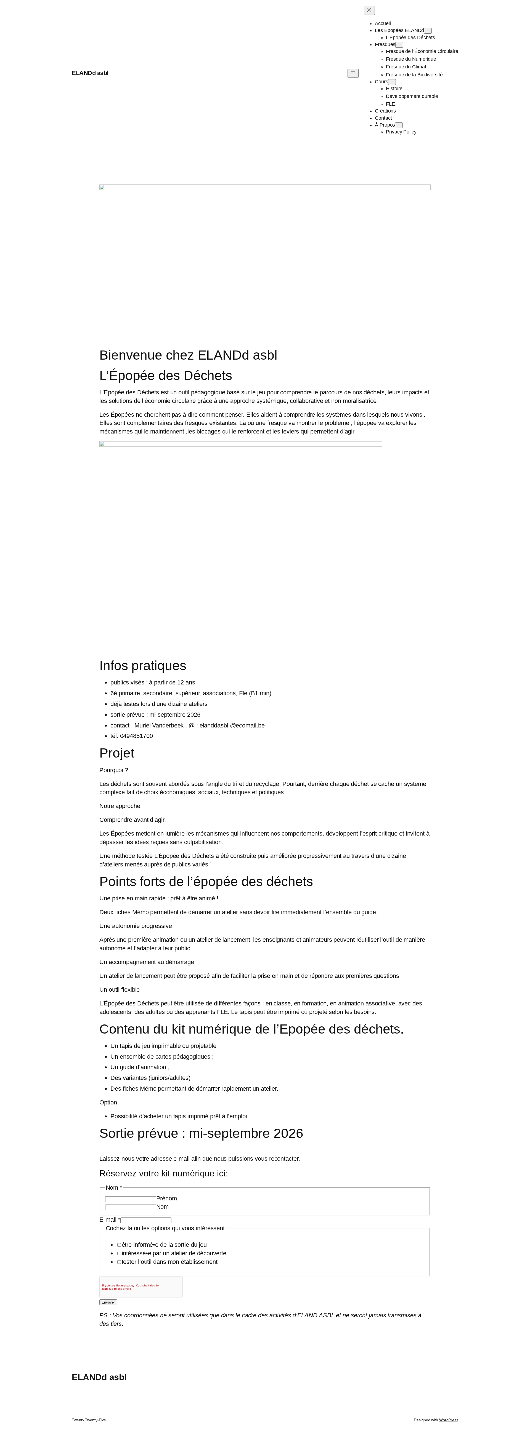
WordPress (448, 1420)
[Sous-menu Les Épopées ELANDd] (428, 31)
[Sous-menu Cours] (392, 82)
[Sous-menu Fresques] (399, 45)
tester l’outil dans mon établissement (170, 1261)
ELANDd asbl (90, 72)
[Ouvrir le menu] (353, 73)
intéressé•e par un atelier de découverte (174, 1253)
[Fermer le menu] (369, 10)
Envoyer (108, 1302)
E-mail (109, 1219)
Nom (162, 1206)
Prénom (166, 1198)
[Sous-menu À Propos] (399, 125)
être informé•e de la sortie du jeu (164, 1244)
